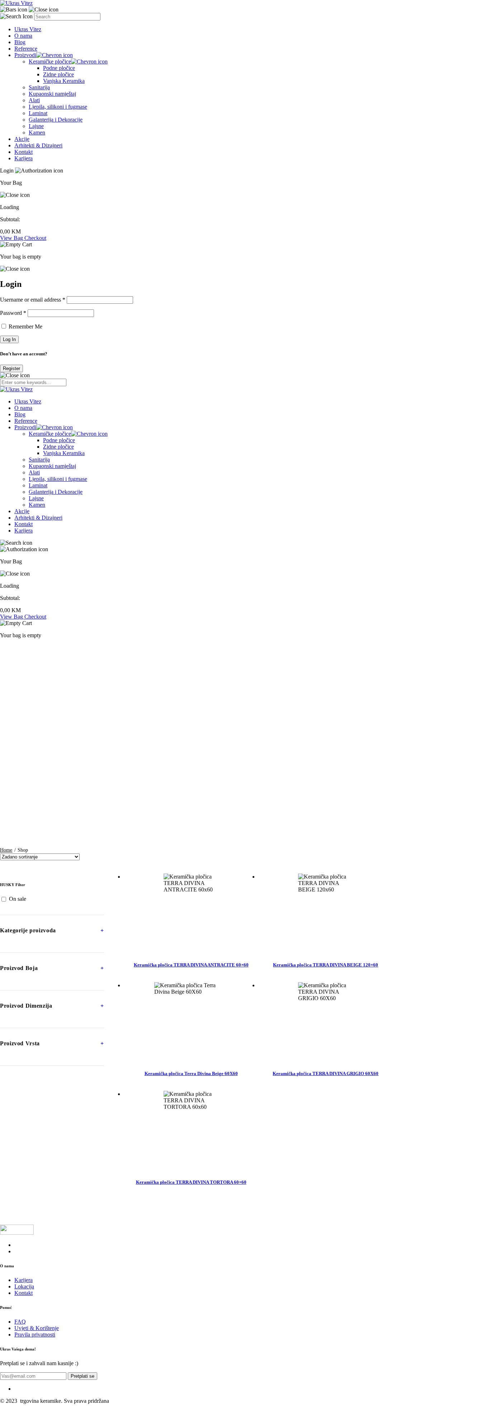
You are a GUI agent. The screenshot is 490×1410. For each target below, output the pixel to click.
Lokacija (24, 1286)
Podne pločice (59, 68)
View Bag (12, 238)
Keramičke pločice (50, 61)
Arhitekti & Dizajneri (38, 145)
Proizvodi (25, 55)
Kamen (37, 132)
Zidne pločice (58, 74)
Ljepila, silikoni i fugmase (58, 107)
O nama (23, 36)
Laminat (38, 113)
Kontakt (23, 152)
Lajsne (36, 126)
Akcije (21, 139)
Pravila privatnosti (34, 1334)
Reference (25, 49)
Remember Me (24, 326)
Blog (19, 42)
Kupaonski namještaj (52, 94)
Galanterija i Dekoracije (56, 120)
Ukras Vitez (27, 29)
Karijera (23, 158)
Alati (34, 100)
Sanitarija (39, 87)
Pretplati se (82, 1376)
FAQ (20, 1322)
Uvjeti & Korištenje (36, 1328)
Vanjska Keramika (64, 81)
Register (11, 368)
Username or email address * (32, 300)
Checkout (35, 238)
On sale (17, 899)
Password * (13, 313)
